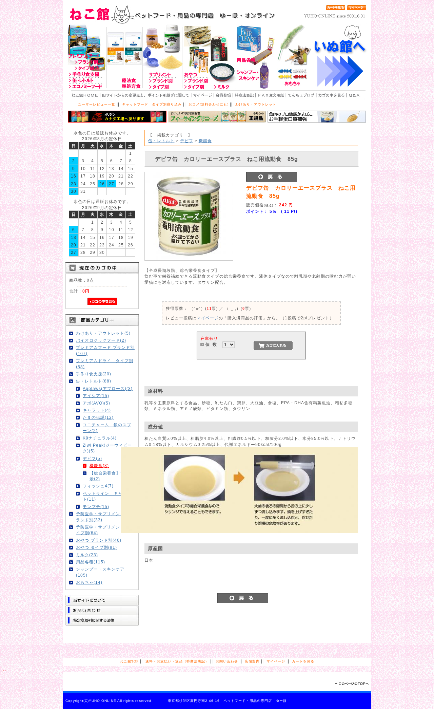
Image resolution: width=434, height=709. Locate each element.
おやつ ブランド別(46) (98, 540)
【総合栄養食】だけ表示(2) (112, 476)
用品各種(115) (90, 562)
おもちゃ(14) (89, 582)
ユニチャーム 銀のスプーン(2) (107, 428)
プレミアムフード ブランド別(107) (105, 350)
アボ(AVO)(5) (96, 403)
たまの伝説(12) (98, 417)
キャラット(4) (97, 410)
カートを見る (303, 661)
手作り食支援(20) (93, 374)
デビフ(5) (92, 458)
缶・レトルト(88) (93, 381)
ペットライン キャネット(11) (107, 496)
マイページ (208, 318)
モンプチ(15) (96, 506)
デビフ (186, 140)
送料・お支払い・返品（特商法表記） (177, 661)
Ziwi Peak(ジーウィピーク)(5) (107, 448)
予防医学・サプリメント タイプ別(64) (104, 530)
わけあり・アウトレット (255, 104)
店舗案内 (252, 661)
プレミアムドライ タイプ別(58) (104, 363)
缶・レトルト (161, 140)
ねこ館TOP (129, 661)
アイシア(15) (96, 395)
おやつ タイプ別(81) (96, 547)
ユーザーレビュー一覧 (96, 104)
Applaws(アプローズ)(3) (108, 388)
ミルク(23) (87, 555)
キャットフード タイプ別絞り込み (152, 104)
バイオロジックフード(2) (101, 340)
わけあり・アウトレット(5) (103, 333)
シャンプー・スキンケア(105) (100, 572)
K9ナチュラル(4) (100, 438)
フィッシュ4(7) (98, 486)
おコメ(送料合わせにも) (209, 104)
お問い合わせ (227, 661)
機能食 (205, 140)
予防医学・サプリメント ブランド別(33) (104, 516)
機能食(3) (99, 465)
